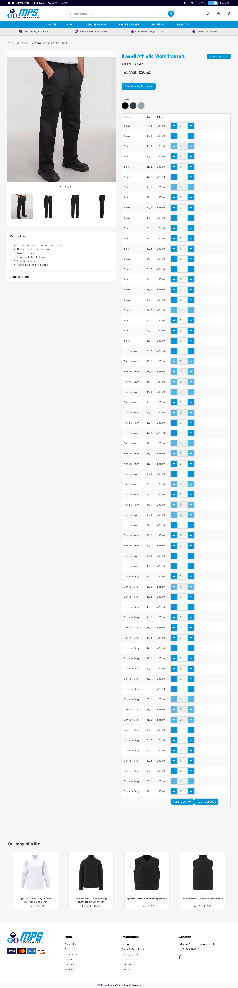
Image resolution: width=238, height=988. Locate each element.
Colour (125, 99)
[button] (61, 236)
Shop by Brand (130, 24)
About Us (157, 24)
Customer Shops (96, 24)
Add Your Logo (206, 801)
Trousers (24, 42)
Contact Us (181, 24)
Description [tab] (17, 236)
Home (52, 24)
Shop (69, 24)
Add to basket (182, 801)
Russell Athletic (219, 56)
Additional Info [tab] (20, 276)
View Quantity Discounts (138, 86)
